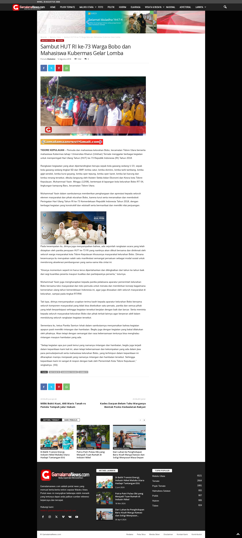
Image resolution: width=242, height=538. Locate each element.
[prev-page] (140, 420)
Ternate (155, 481)
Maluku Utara (87, 7)
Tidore (60, 40)
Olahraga (135, 7)
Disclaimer (168, 534)
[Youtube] (77, 517)
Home (52, 7)
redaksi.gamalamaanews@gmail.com (58, 510)
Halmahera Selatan (49, 448)
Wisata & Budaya (153, 7)
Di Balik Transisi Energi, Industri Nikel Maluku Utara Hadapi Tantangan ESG (54, 454)
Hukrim (122, 7)
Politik (111, 7)
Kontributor (197, 534)
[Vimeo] (64, 517)
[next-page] (144, 420)
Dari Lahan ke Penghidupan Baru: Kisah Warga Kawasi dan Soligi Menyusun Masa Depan (129, 454)
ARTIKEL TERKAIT (51, 420)
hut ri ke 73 (54, 372)
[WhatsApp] (66, 68)
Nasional (170, 7)
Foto (100, 7)
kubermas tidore (69, 372)
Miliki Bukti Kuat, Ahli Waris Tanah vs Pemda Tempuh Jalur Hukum (63, 405)
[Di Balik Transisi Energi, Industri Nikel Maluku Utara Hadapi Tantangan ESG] (56, 437)
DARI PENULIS (70, 420)
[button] (225, 7)
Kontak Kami (182, 534)
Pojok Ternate (67, 7)
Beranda (43, 37)
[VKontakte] (70, 517)
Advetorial (185, 7)
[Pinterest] (59, 68)
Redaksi (51, 59)
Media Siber (154, 534)
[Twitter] (51, 68)
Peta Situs (141, 534)
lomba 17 (83, 372)
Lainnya (199, 7)
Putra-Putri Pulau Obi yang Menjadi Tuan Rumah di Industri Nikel (91, 454)
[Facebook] (43, 68)
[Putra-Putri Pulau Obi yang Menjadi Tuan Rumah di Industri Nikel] (93, 437)
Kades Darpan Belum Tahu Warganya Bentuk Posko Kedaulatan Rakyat (123, 405)
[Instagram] (50, 517)
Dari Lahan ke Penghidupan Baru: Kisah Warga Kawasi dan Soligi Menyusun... (129, 512)
